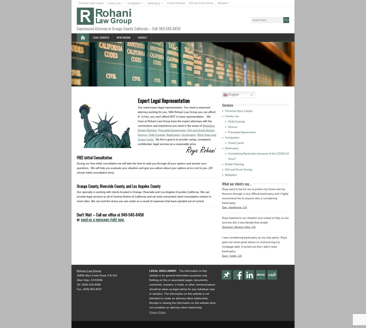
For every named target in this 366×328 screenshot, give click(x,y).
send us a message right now (102, 219)
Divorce (142, 134)
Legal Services (101, 37)
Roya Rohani (123, 37)
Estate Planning (176, 3)
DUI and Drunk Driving (201, 3)
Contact (142, 37)
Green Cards (236, 142)
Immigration (134, 3)
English (233, 94)
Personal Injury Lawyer (91, 3)
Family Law (114, 3)
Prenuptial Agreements (172, 130)
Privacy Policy (157, 312)
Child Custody (156, 134)
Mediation (223, 3)
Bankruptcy (154, 3)
